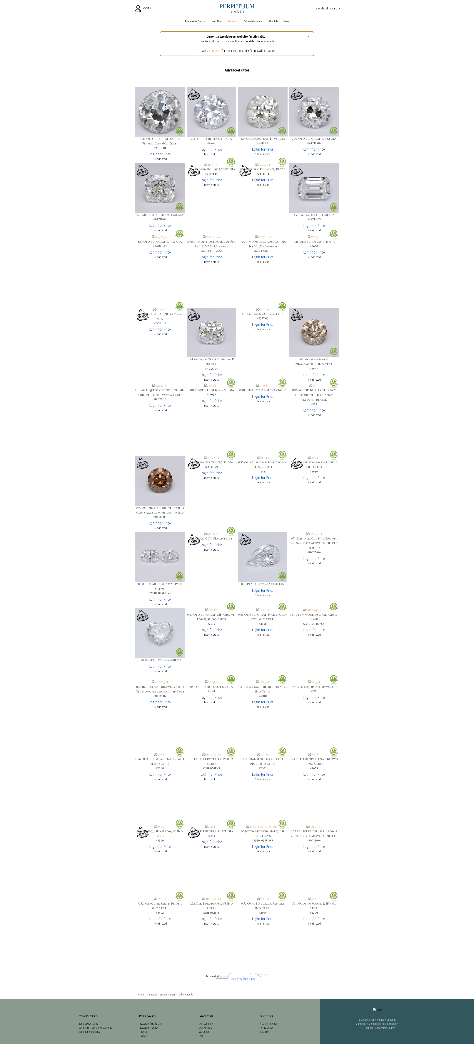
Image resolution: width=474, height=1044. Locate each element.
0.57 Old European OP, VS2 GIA (314, 687)
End (253, 978)
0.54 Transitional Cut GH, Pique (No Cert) (262, 761)
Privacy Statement (268, 1023)
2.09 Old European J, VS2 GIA (314, 139)
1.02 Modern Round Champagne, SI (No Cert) (314, 361)
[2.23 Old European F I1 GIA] (211, 111)
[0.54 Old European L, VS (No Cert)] (211, 754)
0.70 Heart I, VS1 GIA (154, 660)
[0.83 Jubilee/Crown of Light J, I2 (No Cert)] (314, 457)
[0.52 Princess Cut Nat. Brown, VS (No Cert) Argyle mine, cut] (314, 826)
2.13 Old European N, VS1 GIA (263, 139)
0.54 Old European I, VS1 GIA (211, 831)
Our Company (206, 1023)
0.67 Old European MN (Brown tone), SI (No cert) (211, 617)
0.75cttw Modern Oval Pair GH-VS (160, 586)
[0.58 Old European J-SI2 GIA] (211, 682)
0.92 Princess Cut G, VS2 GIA (211, 462)
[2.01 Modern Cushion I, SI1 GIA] (160, 187)
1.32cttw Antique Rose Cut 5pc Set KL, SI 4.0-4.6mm (262, 244)
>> (256, 973)
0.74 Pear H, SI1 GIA (204, 539)
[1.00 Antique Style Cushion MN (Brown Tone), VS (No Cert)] (160, 385)
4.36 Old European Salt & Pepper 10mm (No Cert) (160, 141)
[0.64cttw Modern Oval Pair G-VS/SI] (314, 610)
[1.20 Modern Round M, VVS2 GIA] (160, 309)
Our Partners (205, 1027)
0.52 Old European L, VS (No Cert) (211, 906)
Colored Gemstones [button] (253, 21)
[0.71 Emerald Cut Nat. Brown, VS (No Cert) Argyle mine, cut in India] (314, 534)
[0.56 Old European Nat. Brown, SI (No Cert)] (160, 754)
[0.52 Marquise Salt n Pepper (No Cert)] (160, 899)
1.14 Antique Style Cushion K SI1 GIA (211, 361)
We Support (205, 1031)
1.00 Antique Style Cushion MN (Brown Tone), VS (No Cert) (160, 392)
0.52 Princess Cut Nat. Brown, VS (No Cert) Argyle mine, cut (314, 833)
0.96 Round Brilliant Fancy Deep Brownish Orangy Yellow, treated (314, 395)
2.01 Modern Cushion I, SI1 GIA (159, 215)
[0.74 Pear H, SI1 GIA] (211, 534)
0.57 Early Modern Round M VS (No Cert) (262, 689)
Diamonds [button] (233, 21)
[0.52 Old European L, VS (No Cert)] (211, 899)
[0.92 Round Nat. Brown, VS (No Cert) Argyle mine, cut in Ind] (160, 480)
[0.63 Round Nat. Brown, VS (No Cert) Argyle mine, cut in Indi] (160, 682)
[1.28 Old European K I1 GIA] (314, 237)
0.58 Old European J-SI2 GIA (211, 687)
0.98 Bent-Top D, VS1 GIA (257, 390)
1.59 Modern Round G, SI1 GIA (262, 169)
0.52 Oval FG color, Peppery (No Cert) (262, 906)
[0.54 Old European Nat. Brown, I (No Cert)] (314, 754)
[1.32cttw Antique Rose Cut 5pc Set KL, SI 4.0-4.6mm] (263, 237)
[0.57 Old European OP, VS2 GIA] (314, 682)
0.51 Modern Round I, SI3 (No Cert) (314, 906)
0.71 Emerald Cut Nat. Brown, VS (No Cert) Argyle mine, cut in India (314, 543)
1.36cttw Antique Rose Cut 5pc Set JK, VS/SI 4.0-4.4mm (211, 244)
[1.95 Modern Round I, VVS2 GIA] (211, 165)
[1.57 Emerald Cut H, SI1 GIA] (314, 187)
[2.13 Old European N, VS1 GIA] (263, 111)
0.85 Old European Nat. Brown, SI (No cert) (262, 464)
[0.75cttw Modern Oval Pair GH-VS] (160, 556)
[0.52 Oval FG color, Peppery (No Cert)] (263, 899)
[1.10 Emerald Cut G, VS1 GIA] (263, 309)
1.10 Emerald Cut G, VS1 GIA (262, 314)
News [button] (286, 21)
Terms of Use (266, 1027)
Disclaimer (265, 1031)
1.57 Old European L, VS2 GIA (160, 242)
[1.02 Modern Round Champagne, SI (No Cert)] (314, 332)
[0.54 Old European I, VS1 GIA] (211, 826)
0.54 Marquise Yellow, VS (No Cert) (160, 833)
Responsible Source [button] (195, 21)
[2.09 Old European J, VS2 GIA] (314, 111)
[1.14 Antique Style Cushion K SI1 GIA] (211, 332)
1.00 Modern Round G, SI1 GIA (211, 390)
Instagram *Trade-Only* (151, 1023)
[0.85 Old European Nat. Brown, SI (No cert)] (263, 457)
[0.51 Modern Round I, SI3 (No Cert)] (314, 899)
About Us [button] (273, 21)
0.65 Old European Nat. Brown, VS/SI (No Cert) (262, 617)
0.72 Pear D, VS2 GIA (255, 584)
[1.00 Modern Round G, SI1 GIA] (211, 385)
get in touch (214, 51)
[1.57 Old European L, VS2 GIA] (160, 237)
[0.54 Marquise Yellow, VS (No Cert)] (160, 826)
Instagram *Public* (148, 1027)
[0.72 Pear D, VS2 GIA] (262, 556)
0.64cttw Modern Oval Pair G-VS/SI (314, 617)
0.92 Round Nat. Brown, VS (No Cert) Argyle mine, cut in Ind (160, 510)
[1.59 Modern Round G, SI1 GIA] (263, 165)
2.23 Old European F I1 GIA (211, 139)
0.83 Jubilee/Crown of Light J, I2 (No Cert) (314, 464)
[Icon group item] (367, 1039)
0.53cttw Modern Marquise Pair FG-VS (263, 833)
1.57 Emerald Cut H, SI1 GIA (314, 215)
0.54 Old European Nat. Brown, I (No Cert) (314, 761)
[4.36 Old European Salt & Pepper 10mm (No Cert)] (160, 111)
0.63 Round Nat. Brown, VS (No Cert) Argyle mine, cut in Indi (160, 689)
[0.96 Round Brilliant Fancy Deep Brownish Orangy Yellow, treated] (314, 385)
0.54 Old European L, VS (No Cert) (211, 761)
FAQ (201, 1036)
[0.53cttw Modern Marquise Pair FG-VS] (262, 826)
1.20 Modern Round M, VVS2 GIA (160, 316)
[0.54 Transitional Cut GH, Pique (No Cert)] (263, 754)
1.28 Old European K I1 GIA (314, 242)
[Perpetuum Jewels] (237, 8)
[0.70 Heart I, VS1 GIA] (160, 633)
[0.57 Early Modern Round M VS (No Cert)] (262, 682)
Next (247, 978)
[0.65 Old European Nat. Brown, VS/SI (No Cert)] (262, 610)
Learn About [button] (217, 21)
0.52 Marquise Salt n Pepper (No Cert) (159, 906)
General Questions (88, 1023)
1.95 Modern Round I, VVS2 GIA (211, 169)
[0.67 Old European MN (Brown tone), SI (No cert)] (211, 610)
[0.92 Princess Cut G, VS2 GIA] (211, 457)
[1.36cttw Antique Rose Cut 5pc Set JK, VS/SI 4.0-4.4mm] (211, 237)
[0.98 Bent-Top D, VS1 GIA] (262, 385)
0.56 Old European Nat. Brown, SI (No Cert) (159, 761)
